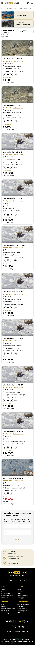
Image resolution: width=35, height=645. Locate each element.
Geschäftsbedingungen (8, 608)
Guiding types (21, 598)
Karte (2, 604)
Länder (19, 589)
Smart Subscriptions (23, 604)
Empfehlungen (22, 606)
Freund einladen (22, 608)
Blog (2, 591)
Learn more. (15, 643)
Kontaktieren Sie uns (7, 595)
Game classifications (23, 595)
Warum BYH (4, 598)
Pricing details (5, 36)
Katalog (3, 606)
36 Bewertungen (18, 61)
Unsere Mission (5, 593)
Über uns (3, 589)
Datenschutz (5, 610)
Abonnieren (17, 539)
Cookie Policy (5, 613)
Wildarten (20, 591)
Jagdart (20, 593)
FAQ (19, 613)
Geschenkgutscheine (23, 610)
